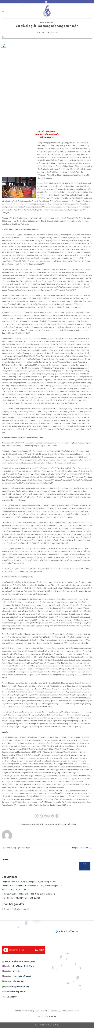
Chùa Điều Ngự (18, 981)
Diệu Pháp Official (18, 991)
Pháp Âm (17, 971)
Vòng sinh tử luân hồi (80, 847)
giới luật (54, 824)
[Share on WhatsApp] (37, 816)
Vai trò (74, 824)
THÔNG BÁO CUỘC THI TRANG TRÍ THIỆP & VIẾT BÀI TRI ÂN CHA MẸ (28, 894)
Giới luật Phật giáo (47, 22)
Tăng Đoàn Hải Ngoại (22, 976)
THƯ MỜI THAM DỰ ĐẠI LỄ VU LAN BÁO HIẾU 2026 (21, 898)
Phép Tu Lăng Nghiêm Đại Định (17, 847)
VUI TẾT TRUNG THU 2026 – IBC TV (15, 890)
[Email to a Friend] (49, 816)
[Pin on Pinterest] (53, 816)
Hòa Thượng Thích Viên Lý (23, 966)
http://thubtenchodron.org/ (75, 755)
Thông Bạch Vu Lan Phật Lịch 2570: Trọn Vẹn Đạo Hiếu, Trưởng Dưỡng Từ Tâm (32, 886)
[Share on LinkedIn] (57, 816)
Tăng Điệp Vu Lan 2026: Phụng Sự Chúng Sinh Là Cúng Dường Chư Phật (29, 881)
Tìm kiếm (5, 860)
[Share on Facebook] (41, 816)
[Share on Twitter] (45, 816)
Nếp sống (61, 824)
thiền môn (67, 824)
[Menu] (3, 11)
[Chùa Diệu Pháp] (47, 10)
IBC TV (14, 997)
